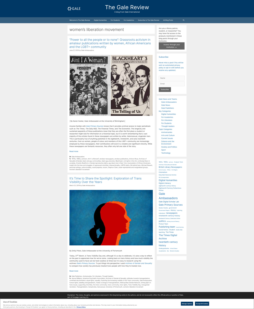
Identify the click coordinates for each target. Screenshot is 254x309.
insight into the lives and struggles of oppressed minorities (89, 165)
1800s (161, 162)
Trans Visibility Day (134, 285)
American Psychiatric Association (94, 278)
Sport (163, 150)
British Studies (162, 170)
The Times (170, 232)
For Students (115, 20)
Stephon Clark (113, 167)
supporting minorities (85, 285)
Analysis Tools (178, 162)
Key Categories (165, 111)
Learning (179, 210)
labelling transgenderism (87, 282)
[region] (127, 304)
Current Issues (167, 138)
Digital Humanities (100, 20)
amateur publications (121, 159)
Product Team (163, 224)
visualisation (162, 251)
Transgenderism (82, 287)
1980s (78, 159)
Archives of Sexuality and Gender (168, 164)
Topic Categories (165, 129)
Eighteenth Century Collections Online (170, 189)
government (173, 208)
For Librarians (96, 276)
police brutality (86, 167)
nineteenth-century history (169, 216)
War (168, 251)
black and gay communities (92, 161)
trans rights (123, 285)
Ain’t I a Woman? (93, 159)
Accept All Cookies (202, 303)
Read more (73, 151)
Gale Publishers (77, 276)
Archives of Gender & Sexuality (116, 278)
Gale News (165, 105)
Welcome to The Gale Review (79, 20)
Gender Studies (163, 208)
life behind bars (135, 165)
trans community (113, 285)
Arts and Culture (168, 135)
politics (162, 221)
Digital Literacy (165, 183)
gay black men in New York (118, 163)
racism (105, 167)
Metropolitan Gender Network (130, 282)
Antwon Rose (133, 159)
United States (173, 248)
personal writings (75, 167)
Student (172, 230)
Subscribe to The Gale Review (148, 20)
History (173, 210)
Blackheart (119, 161)
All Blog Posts (168, 20)
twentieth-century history (168, 244)
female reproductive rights (99, 163)
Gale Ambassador (146, 280)
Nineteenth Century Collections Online (169, 218)
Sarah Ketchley (180, 227)
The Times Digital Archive (168, 237)
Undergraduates (164, 248)
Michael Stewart (146, 165)
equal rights (90, 280)
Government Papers (164, 210)
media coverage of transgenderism (107, 282)
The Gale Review (127, 7)
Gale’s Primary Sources (86, 263)
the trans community (100, 285)
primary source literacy (173, 221)
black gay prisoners (108, 161)
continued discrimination (77, 280)
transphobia (92, 287)
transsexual (101, 287)
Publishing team (167, 226)
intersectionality (114, 165)
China (168, 170)
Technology (165, 153)
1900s (166, 162)
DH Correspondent (164, 177)
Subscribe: (164, 57)
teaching (162, 232)
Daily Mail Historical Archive (167, 175)
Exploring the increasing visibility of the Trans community (120, 280)
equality (97, 280)
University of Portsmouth (114, 287)
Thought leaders (107, 276)
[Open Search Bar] (184, 20)
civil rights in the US (130, 161)
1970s (74, 159)
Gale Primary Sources (94, 126)
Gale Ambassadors (78, 156)
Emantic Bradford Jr (82, 163)
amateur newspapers (107, 159)
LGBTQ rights (125, 165)
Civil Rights (174, 170)
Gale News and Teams (168, 99)
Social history (163, 230)
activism (84, 159)
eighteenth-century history (167, 186)
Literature (162, 213)
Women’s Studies (174, 251)
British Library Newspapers (170, 167)
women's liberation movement (79, 169)
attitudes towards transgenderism (138, 278)
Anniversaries (87, 276)
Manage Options (187, 303)
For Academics (129, 20)
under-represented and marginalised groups (133, 167)
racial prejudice (97, 167)
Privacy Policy (81, 307)
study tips (179, 230)
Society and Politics (169, 147)
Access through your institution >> (172, 46)
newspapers (171, 213)
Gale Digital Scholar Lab (169, 202)
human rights (73, 282)
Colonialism (163, 172)
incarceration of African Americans (138, 163)
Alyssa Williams (77, 278)
